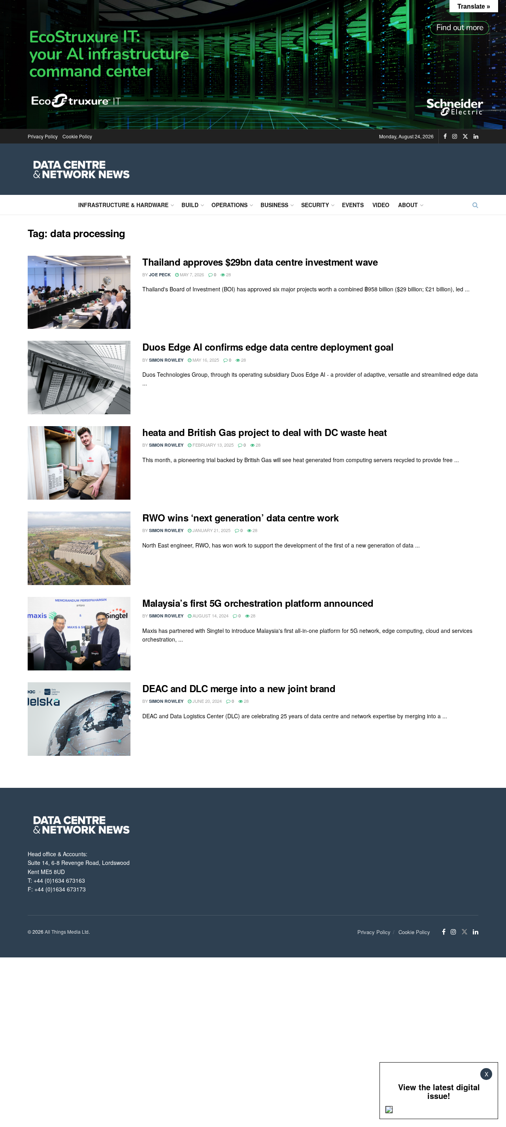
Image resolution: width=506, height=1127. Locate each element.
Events (353, 205)
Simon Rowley (166, 360)
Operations (229, 205)
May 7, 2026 (191, 274)
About (408, 205)
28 (228, 274)
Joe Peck (160, 275)
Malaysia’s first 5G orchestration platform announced (257, 603)
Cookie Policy (77, 136)
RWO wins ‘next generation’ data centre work (240, 517)
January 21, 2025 (210, 530)
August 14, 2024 (209, 615)
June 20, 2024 (206, 701)
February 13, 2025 (212, 445)
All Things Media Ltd (67, 931)
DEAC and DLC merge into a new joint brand (238, 688)
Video (380, 205)
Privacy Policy (43, 136)
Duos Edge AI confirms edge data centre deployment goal (267, 346)
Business (274, 205)
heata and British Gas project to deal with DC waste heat (264, 432)
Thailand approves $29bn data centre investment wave (260, 261)
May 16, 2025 (205, 360)
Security (315, 205)
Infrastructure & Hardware (123, 205)
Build (189, 205)
